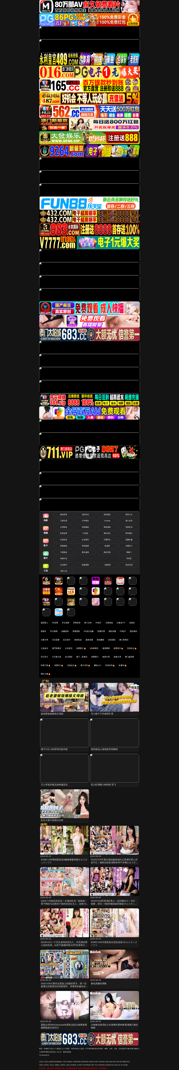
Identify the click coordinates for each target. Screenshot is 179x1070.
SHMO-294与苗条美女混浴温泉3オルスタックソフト (114, 944)
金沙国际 (68, 656)
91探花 (85, 533)
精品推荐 (63, 514)
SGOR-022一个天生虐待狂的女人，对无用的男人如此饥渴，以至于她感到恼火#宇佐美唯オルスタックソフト (64, 945)
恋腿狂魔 (129, 539)
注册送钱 (109, 622)
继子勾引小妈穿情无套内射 (54, 749)
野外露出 (129, 533)
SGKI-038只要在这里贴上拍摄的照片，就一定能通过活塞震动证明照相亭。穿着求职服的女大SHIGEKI (64, 986)
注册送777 (121, 622)
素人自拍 (129, 520)
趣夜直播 (89, 639)
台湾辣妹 (63, 527)
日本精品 (85, 520)
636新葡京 (94, 648)
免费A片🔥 (58, 665)
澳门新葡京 (124, 639)
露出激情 (85, 552)
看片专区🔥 (85, 665)
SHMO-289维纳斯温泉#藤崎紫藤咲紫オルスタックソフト (64, 861)
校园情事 (85, 565)
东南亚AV (129, 527)
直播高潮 (101, 631)
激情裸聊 (106, 648)
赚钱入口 (97, 665)
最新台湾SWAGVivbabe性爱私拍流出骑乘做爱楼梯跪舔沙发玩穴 (64, 1026)
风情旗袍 (63, 546)
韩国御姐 (85, 527)
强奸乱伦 (85, 514)
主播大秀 (44, 639)
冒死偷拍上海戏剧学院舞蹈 (104, 749)
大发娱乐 (44, 648)
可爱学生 (107, 539)
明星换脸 (85, 546)
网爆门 (129, 552)
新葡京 (43, 631)
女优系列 (85, 539)
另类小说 (63, 571)
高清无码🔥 (110, 665)
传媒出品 (63, 558)
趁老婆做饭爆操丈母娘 (52, 713)
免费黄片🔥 (118, 648)
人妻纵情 (107, 565)
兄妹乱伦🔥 (72, 665)
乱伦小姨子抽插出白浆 (52, 820)
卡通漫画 (63, 552)
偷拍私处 (78, 639)
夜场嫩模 (100, 639)
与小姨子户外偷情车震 (102, 713)
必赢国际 (65, 631)
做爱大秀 (106, 656)
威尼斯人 (44, 622)
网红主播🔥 (45, 674)
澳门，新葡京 (81, 656)
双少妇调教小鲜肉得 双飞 (103, 784)
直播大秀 (117, 656)
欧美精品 (107, 514)
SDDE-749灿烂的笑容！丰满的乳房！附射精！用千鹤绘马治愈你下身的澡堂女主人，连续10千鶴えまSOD (64, 903)
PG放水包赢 (89, 631)
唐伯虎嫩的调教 (99, 983)
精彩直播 (112, 631)
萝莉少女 (129, 514)
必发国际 (112, 639)
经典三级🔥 (45, 665)
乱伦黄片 (67, 639)
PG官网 (55, 622)
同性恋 (129, 558)
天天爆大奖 (56, 656)
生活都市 (63, 565)
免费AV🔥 (123, 665)
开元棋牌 (65, 622)
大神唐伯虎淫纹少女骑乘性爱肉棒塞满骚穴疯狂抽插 (114, 1026)
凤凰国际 (76, 631)
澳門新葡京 (56, 648)
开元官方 (44, 656)
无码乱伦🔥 (132, 648)
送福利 (132, 622)
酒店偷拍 (133, 631)
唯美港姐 (107, 527)
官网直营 (77, 622)
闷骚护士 (129, 546)
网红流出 (107, 533)
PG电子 (99, 622)
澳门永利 (88, 622)
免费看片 (95, 656)
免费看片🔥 (81, 648)
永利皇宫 (68, 648)
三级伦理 (63, 520)
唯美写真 (107, 552)
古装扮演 (63, 539)
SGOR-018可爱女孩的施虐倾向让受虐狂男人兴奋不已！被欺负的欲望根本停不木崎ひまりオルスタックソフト (114, 862)
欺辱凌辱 (63, 533)
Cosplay (107, 520)
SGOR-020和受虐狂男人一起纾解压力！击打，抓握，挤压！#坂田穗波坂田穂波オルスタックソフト (114, 903)
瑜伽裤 (107, 546)
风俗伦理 (129, 565)
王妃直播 (55, 639)
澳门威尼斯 (129, 656)
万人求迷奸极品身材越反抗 (54, 784)
